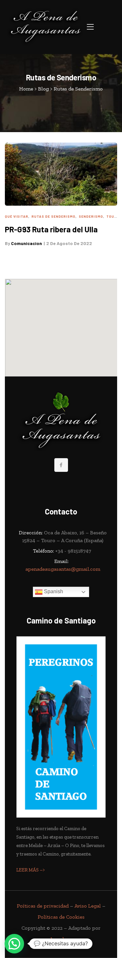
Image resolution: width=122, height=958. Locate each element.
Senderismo (91, 216)
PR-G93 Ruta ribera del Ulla (51, 229)
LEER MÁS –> (30, 870)
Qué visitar (16, 216)
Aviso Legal (88, 906)
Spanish (53, 591)
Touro (112, 216)
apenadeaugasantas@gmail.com (62, 569)
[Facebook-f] (61, 465)
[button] (90, 27)
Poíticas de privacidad (43, 906)
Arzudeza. (61, 939)
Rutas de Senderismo (53, 216)
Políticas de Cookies (61, 917)
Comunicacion (26, 243)
